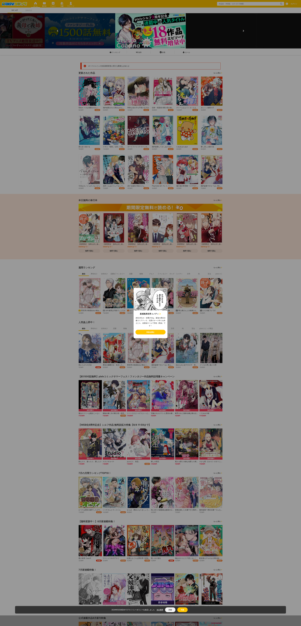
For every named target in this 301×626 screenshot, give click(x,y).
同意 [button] (182, 610)
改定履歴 (160, 610)
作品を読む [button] (150, 332)
